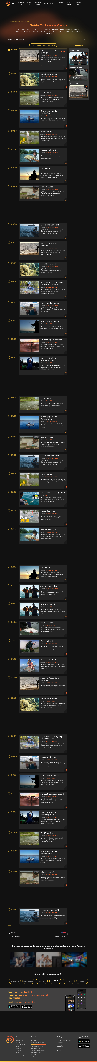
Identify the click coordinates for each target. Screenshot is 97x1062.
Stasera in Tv (20, 1040)
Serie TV (18, 1048)
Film (17, 1046)
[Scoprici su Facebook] (57, 1050)
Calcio (82, 981)
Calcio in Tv (19, 1050)
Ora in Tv (18, 1042)
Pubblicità (60, 1042)
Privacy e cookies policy (64, 1040)
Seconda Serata (21, 1044)
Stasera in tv (15, 981)
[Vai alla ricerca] (90, 3)
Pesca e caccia (25, 21)
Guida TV (11, 21)
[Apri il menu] (13, 3)
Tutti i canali (69, 3)
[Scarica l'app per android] (14, 1007)
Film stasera (68, 981)
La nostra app (20, 1055)
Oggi (84, 39)
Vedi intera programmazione (43, 45)
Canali (17, 21)
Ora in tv (41, 981)
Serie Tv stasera (55, 981)
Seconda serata (28, 981)
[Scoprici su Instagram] (60, 1050)
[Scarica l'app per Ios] (26, 1007)
